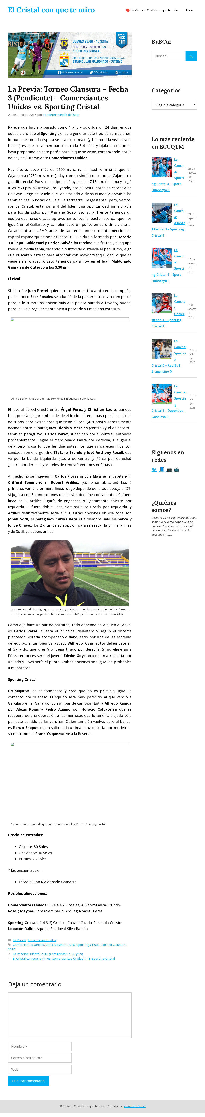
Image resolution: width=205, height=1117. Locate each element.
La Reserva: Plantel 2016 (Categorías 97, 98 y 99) (48, 954)
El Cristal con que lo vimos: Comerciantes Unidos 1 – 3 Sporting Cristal (64, 958)
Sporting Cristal (87, 945)
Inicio (189, 10)
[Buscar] (191, 56)
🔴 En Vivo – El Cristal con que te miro (152, 10)
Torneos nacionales (42, 940)
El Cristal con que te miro (51, 9)
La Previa (19, 940)
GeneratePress (135, 1106)
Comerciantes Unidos (28, 945)
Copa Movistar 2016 (60, 945)
